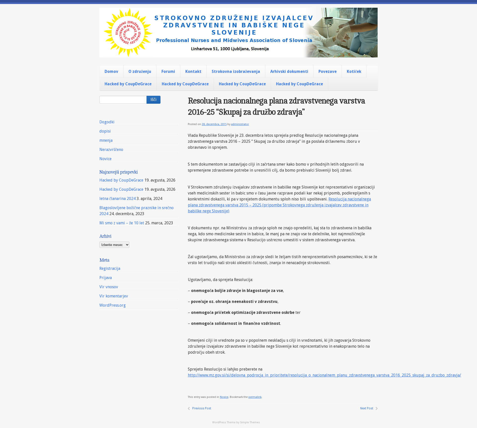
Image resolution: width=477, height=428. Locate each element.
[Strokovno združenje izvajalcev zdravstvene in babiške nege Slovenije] (238, 53)
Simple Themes (250, 422)
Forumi (168, 71)
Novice (224, 397)
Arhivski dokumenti (289, 71)
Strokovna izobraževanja (236, 71)
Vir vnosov (108, 287)
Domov (111, 71)
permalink (254, 397)
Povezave (327, 71)
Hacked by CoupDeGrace (128, 84)
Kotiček (354, 71)
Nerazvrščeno (111, 149)
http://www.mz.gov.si (206, 375)
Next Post (366, 408)
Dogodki (107, 122)
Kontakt (193, 71)
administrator (240, 124)
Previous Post (201, 408)
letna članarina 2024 (117, 198)
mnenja (106, 140)
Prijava (105, 277)
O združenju (139, 71)
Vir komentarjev (113, 296)
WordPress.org (112, 305)
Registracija (109, 268)
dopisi (105, 131)
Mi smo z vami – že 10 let (121, 223)
